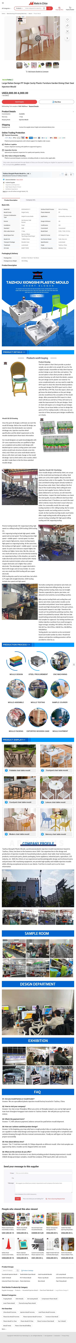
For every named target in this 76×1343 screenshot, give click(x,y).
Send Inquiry (19, 102)
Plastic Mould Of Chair (27, 1321)
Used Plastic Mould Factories (46, 1312)
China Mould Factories (9, 1312)
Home (3, 13)
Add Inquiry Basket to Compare (38, 71)
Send (17, 1199)
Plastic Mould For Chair (10, 1321)
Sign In (5, 191)
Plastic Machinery (25, 1281)
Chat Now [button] (57, 102)
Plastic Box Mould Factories (11, 1317)
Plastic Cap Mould (43, 1278)
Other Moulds (19, 1299)
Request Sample (34, 106)
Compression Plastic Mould (49, 1299)
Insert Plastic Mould (9, 1303)
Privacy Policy (65, 1335)
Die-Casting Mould (32, 1299)
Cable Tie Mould (6, 1278)
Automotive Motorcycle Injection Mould (65, 1278)
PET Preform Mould (25, 1278)
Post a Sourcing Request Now (55, 1199)
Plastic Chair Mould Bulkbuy (23, 1325)
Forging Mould (7, 1299)
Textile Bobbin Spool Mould (27, 1274)
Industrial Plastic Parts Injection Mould (11, 1281)
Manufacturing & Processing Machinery (17, 13)
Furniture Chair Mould (52, 1317)
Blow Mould (41, 1281)
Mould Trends (7, 1325)
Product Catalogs (28, 1270)
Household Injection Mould (9, 1274)
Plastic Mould (37, 13)
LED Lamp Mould (61, 1274)
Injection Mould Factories (27, 1312)
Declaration (57, 1335)
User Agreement (48, 1335)
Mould (30, 13)
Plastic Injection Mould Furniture (32, 1317)
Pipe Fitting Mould (61, 1281)
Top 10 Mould (62, 1321)
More (3, 1329)
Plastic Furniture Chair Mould (45, 1321)
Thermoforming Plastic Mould (27, 1303)
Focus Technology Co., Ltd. (26, 1335)
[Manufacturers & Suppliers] (38, 3)
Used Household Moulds (45, 1274)
